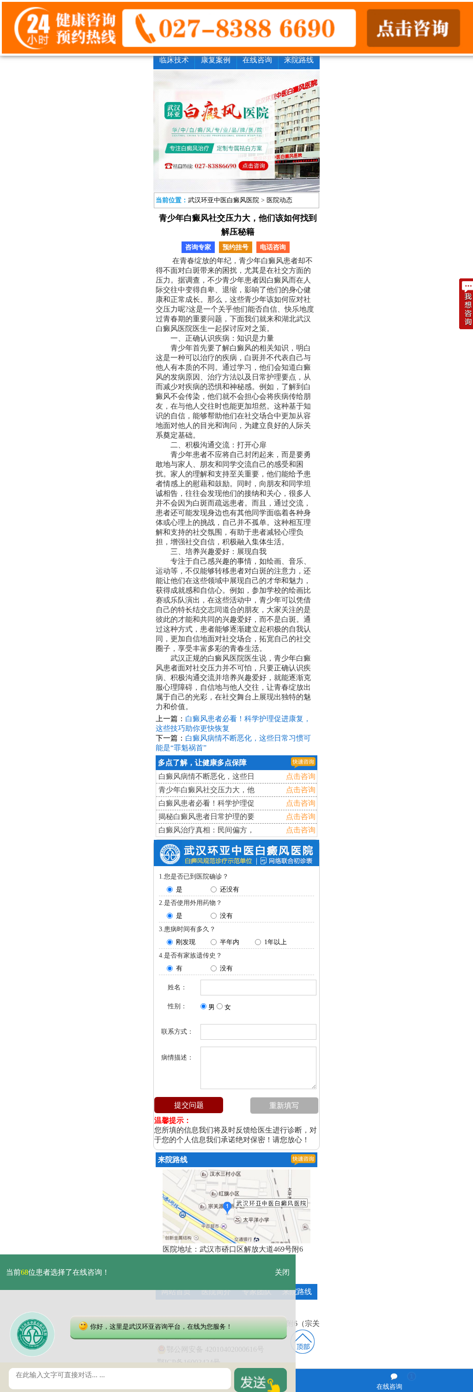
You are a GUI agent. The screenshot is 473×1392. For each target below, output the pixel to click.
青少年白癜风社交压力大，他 (206, 790)
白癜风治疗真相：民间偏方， (206, 830)
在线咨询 (257, 60)
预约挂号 (236, 247)
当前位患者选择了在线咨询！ (57, 1272)
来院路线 (299, 60)
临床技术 (174, 60)
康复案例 (215, 60)
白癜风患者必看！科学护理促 (206, 803)
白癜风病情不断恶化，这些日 (206, 776)
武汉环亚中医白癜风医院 (223, 200)
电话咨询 (273, 247)
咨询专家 (198, 247)
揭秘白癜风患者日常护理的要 (206, 816)
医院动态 (279, 200)
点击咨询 (300, 776)
